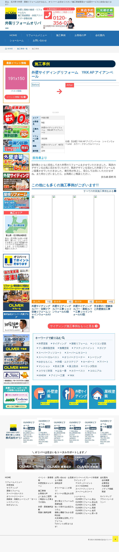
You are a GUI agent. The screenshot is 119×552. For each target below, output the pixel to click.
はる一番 (61, 370)
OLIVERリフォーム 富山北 (86, 502)
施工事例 (60, 35)
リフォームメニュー (36, 35)
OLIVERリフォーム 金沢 (85, 510)
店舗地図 (31, 428)
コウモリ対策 (45, 370)
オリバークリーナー (74, 357)
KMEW (42, 375)
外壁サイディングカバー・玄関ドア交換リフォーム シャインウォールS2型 (41, 311)
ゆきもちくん (45, 361)
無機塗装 (64, 348)
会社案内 (100, 35)
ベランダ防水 (90, 366)
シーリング (95, 357)
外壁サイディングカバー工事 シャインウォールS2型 (61, 309)
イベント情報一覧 (15, 97)
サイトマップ (105, 496)
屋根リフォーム (79, 343)
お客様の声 (80, 35)
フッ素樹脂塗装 (46, 348)
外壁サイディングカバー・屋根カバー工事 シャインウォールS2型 (82, 310)
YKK (72, 375)
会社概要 (105, 480)
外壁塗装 (43, 343)
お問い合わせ (40, 40)
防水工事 (59, 366)
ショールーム (17, 40)
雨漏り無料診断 (44, 512)
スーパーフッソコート (50, 352)
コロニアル (96, 370)
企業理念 (105, 483)
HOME (13, 35)
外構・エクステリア (67, 361)
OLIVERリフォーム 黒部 (85, 507)
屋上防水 (73, 366)
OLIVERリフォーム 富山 (85, 499)
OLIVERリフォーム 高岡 (85, 505)
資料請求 (58, 483)
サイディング (59, 343)
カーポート (88, 361)
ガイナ (102, 348)
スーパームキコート (76, 352)
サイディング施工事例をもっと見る (72, 326)
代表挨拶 (105, 486)
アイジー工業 (58, 375)
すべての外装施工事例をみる (98, 190)
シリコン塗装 (99, 343)
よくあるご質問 (44, 496)
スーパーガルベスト (48, 357)
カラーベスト (78, 370)
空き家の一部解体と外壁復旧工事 (103, 307)
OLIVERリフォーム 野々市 (86, 513)
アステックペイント (84, 348)
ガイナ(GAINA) (81, 486)
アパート (104, 361)
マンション (44, 366)
